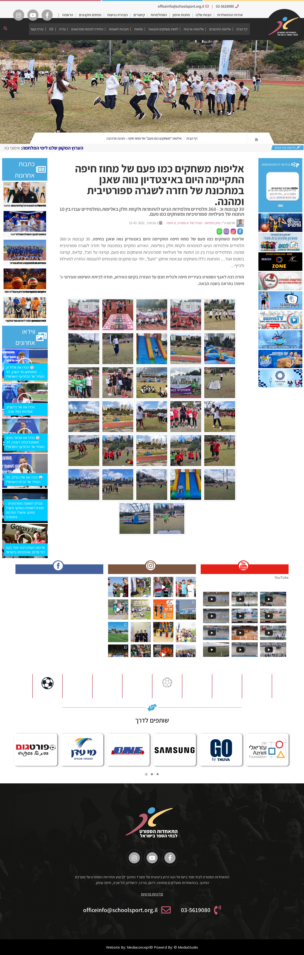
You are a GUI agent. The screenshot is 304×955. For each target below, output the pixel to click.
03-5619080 (225, 6)
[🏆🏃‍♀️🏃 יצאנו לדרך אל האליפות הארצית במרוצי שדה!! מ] (186, 609)
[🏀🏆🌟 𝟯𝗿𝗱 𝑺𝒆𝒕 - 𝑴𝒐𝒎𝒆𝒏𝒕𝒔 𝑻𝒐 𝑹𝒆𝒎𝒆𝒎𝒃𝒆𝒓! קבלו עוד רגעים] (118, 655)
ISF (51, 29)
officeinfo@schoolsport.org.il (181, 6)
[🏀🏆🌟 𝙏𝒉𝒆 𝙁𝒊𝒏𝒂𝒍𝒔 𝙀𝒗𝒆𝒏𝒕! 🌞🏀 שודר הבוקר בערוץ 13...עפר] (163, 655)
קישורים (139, 14)
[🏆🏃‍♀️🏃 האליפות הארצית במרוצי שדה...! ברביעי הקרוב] (186, 632)
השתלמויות (159, 14)
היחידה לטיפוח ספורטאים (87, 29)
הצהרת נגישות (117, 14)
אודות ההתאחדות (230, 14)
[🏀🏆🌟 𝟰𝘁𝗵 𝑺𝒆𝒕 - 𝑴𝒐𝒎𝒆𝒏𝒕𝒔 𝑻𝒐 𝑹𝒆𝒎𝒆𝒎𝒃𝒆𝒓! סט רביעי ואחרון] (141, 655)
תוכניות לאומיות (119, 29)
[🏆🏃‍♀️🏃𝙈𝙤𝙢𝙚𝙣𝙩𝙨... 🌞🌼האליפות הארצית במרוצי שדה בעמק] (141, 587)
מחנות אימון (181, 14)
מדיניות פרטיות (152, 894)
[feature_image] (25, 192)
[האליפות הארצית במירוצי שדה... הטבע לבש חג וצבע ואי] (186, 587)
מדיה (62, 29)
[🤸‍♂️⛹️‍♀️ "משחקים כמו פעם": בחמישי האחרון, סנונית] (163, 632)
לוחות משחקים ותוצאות (163, 29)
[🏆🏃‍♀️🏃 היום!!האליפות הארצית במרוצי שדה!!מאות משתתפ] (141, 609)
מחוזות (138, 29)
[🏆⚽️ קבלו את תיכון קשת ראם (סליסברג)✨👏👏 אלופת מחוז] (186, 655)
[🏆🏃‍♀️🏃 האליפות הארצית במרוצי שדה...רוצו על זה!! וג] (163, 609)
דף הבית (241, 29)
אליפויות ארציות (194, 29)
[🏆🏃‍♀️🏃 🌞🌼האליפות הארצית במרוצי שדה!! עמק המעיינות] (118, 587)
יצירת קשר (37, 29)
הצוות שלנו (203, 14)
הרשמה (67, 14)
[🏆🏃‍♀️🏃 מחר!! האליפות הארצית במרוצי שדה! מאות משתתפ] (118, 609)
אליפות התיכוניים (220, 29)
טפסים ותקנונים (90, 14)
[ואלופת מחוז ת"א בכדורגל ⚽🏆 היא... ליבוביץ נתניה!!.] (118, 632)
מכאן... (285, 194)
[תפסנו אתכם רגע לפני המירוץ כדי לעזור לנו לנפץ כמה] (163, 587)
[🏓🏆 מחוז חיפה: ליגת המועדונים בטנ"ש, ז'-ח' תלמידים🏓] (141, 632)
